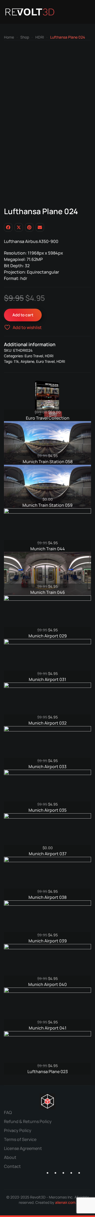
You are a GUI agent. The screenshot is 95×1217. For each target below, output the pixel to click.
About (10, 1157)
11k (16, 361)
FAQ (8, 1112)
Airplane (27, 361)
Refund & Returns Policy (28, 1121)
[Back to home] (30, 12)
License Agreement (23, 1148)
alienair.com (65, 1202)
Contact (12, 1166)
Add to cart (22, 315)
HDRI (49, 355)
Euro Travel (34, 355)
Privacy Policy (17, 1130)
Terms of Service (20, 1139)
